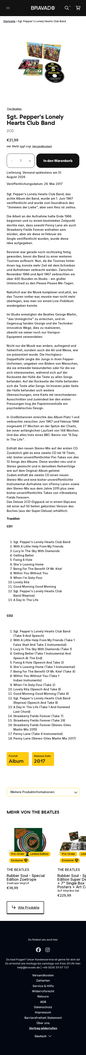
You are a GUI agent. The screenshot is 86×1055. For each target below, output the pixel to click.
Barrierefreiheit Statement (43, 1017)
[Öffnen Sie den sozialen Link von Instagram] (47, 949)
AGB (43, 1002)
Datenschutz (43, 1007)
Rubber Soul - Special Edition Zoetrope (26, 877)
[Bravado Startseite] (43, 8)
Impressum (43, 1012)
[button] (43, 792)
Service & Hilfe (43, 986)
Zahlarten (43, 980)
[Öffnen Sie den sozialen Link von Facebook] (38, 949)
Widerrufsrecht (43, 991)
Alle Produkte (28, 907)
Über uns (43, 1023)
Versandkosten (41, 146)
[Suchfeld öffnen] (66, 8)
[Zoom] (43, 63)
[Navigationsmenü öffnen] (8, 8)
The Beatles (14, 108)
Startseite (9, 21)
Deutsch (41, 1036)
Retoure (43, 996)
